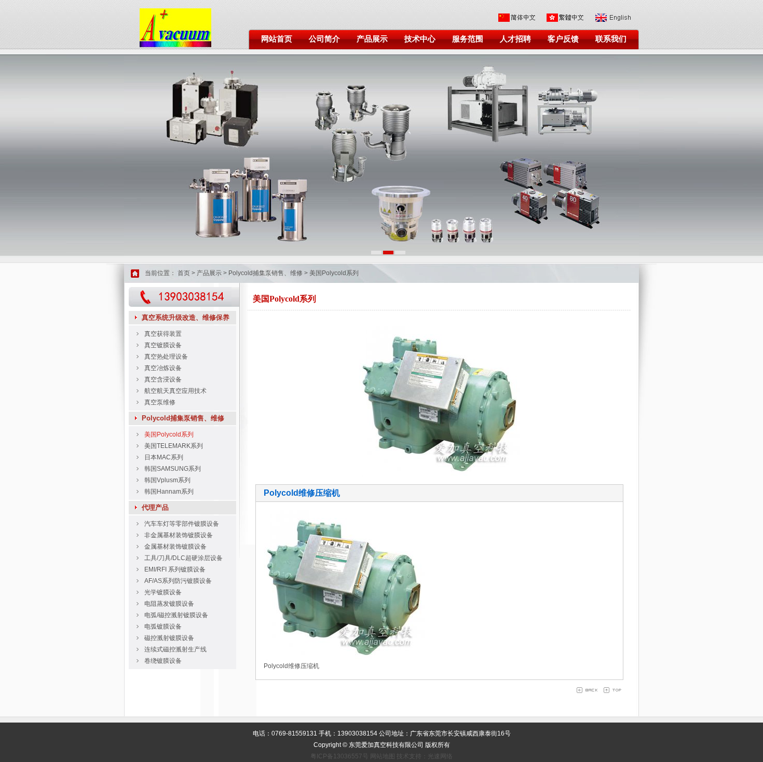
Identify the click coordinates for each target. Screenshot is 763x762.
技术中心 (419, 39)
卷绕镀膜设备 (163, 660)
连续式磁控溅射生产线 (175, 649)
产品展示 (372, 39)
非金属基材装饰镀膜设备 (178, 535)
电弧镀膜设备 (163, 626)
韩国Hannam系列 (169, 491)
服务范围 (467, 39)
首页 (184, 273)
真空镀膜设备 (163, 345)
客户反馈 (563, 39)
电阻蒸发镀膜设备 (169, 603)
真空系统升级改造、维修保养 (185, 317)
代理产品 (155, 507)
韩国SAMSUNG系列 (172, 468)
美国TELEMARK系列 (173, 446)
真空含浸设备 (163, 379)
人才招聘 (515, 39)
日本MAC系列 (163, 457)
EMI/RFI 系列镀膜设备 (175, 569)
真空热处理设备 (166, 356)
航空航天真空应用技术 (175, 390)
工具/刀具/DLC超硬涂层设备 (183, 558)
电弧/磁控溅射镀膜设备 (176, 615)
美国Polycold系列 (334, 273)
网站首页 (276, 39)
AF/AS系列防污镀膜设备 (178, 580)
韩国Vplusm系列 (167, 480)
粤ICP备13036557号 (339, 756)
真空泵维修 (159, 402)
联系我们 (610, 39)
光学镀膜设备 (163, 592)
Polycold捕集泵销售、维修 (265, 273)
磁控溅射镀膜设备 (169, 638)
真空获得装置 (163, 333)
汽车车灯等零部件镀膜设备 (181, 523)
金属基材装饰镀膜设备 (175, 546)
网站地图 (382, 756)
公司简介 (324, 39)
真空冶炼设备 (163, 368)
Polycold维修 (282, 666)
